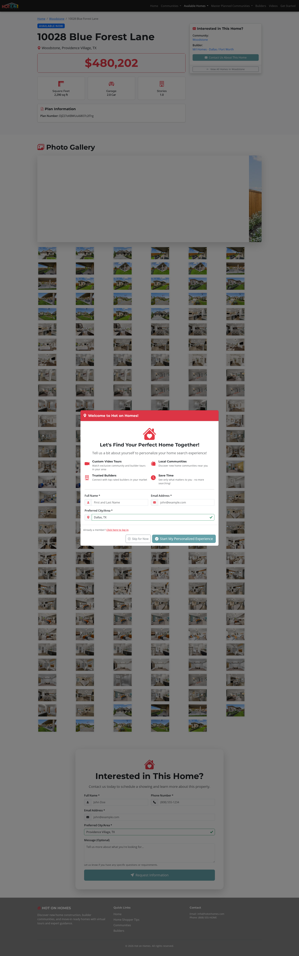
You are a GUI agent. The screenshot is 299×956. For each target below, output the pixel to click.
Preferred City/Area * (99, 510)
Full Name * (92, 496)
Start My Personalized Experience (186, 538)
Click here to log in (117, 530)
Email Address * (161, 496)
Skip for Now (140, 539)
